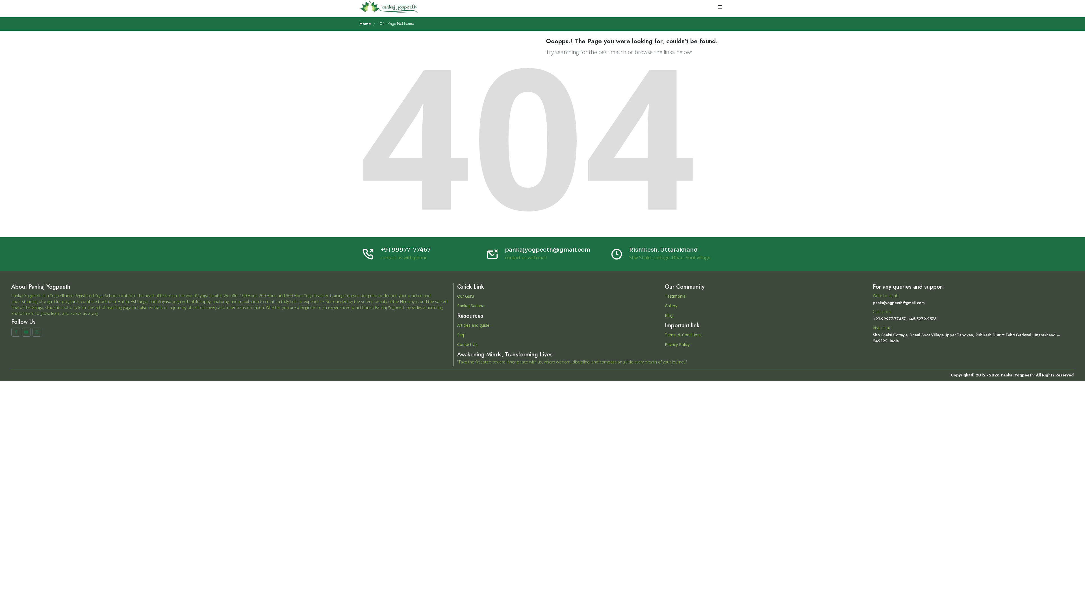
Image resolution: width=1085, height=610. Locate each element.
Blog (669, 315)
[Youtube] (26, 332)
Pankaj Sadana (470, 305)
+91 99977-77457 (406, 249)
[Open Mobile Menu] (720, 7)
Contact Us (467, 344)
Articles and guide (473, 325)
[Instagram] (36, 332)
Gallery (671, 305)
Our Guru (465, 296)
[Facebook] (15, 332)
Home (365, 24)
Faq (460, 334)
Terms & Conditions (683, 334)
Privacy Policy (677, 344)
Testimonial (675, 296)
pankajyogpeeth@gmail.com (547, 249)
